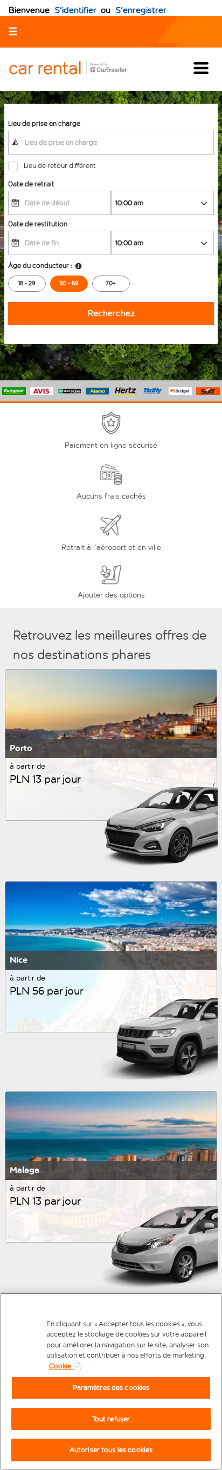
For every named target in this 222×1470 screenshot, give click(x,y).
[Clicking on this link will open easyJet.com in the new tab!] (76, 69)
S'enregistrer (141, 10)
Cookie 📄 (65, 1366)
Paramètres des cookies (111, 1388)
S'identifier (75, 10)
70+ (111, 283)
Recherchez (111, 313)
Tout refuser (111, 1419)
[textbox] (111, 143)
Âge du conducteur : (40, 265)
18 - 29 (26, 283)
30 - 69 (68, 283)
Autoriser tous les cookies (111, 1450)
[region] (111, 1381)
